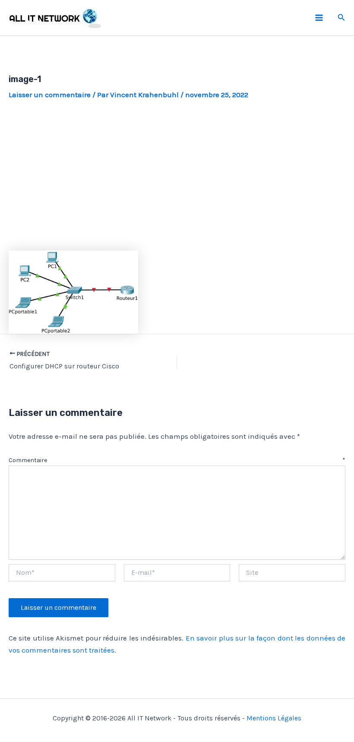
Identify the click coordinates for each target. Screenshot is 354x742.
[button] (341, 17)
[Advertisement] (177, 175)
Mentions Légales (274, 718)
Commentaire (177, 460)
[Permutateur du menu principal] (319, 18)
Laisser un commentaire (50, 94)
